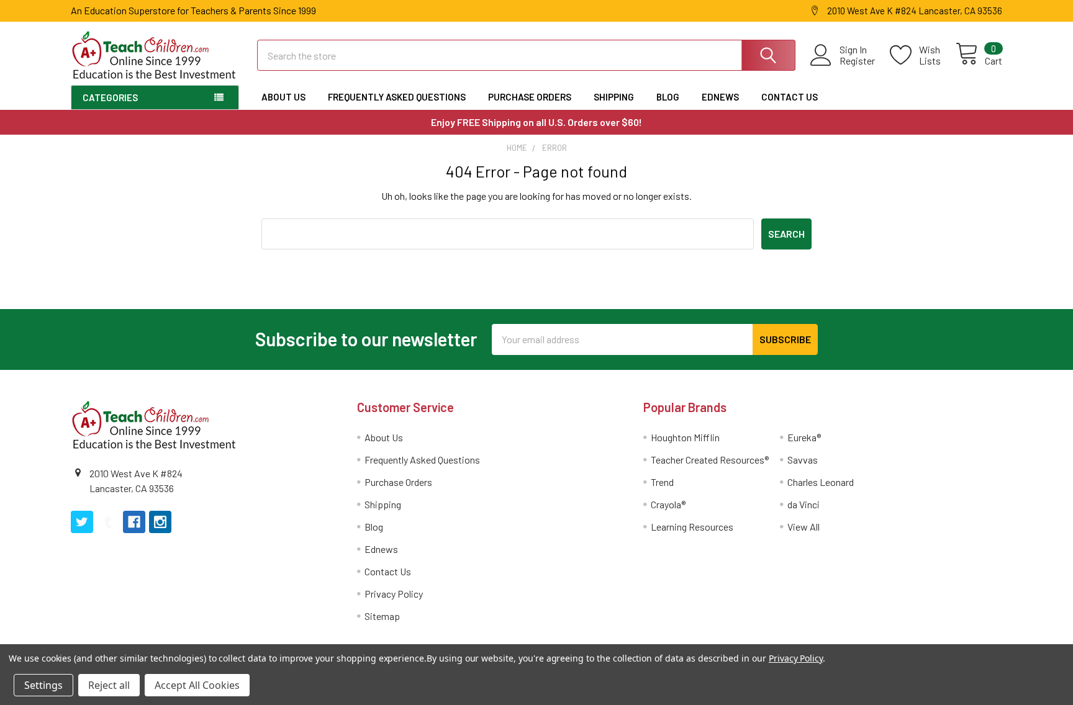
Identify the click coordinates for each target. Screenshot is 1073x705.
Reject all (109, 685)
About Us (283, 96)
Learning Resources (692, 526)
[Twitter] (82, 522)
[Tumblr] (108, 522)
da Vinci (803, 504)
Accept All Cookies (197, 685)
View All (803, 526)
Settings (43, 685)
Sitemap (382, 616)
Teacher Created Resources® (710, 459)
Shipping (614, 96)
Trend (662, 482)
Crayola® (668, 504)
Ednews (720, 96)
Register (857, 60)
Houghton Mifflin (685, 437)
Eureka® (804, 437)
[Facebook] (134, 522)
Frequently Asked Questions (397, 96)
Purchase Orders (529, 96)
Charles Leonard (820, 482)
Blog (667, 96)
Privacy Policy (393, 593)
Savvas (802, 459)
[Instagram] (160, 522)
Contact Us (789, 96)
